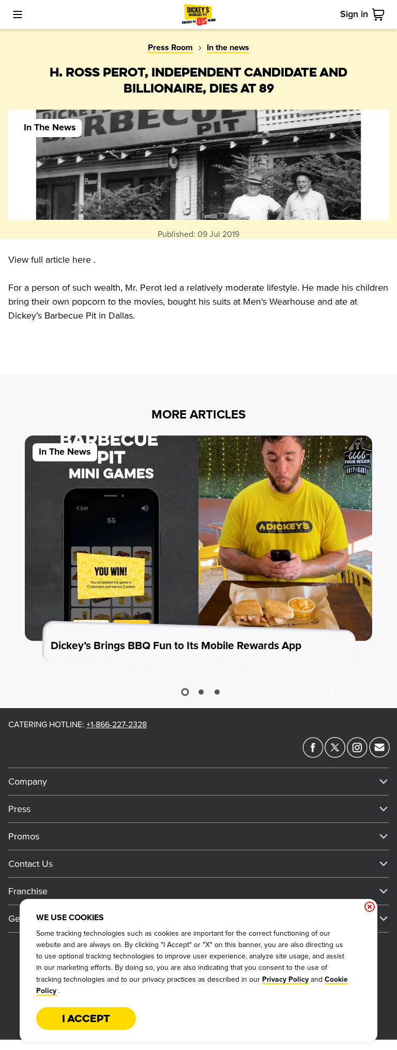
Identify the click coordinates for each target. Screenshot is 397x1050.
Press (19, 809)
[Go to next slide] (331, 690)
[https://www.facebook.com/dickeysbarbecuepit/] (312, 754)
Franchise (28, 891)
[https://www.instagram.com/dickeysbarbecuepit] (357, 754)
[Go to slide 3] (217, 692)
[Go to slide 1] (185, 692)
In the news (228, 47)
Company (27, 781)
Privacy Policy (285, 979)
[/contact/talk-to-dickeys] (379, 754)
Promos (23, 836)
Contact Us (30, 863)
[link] (380, 14)
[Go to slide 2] (201, 692)
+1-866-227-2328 (116, 724)
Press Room (170, 47)
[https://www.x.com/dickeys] (335, 754)
